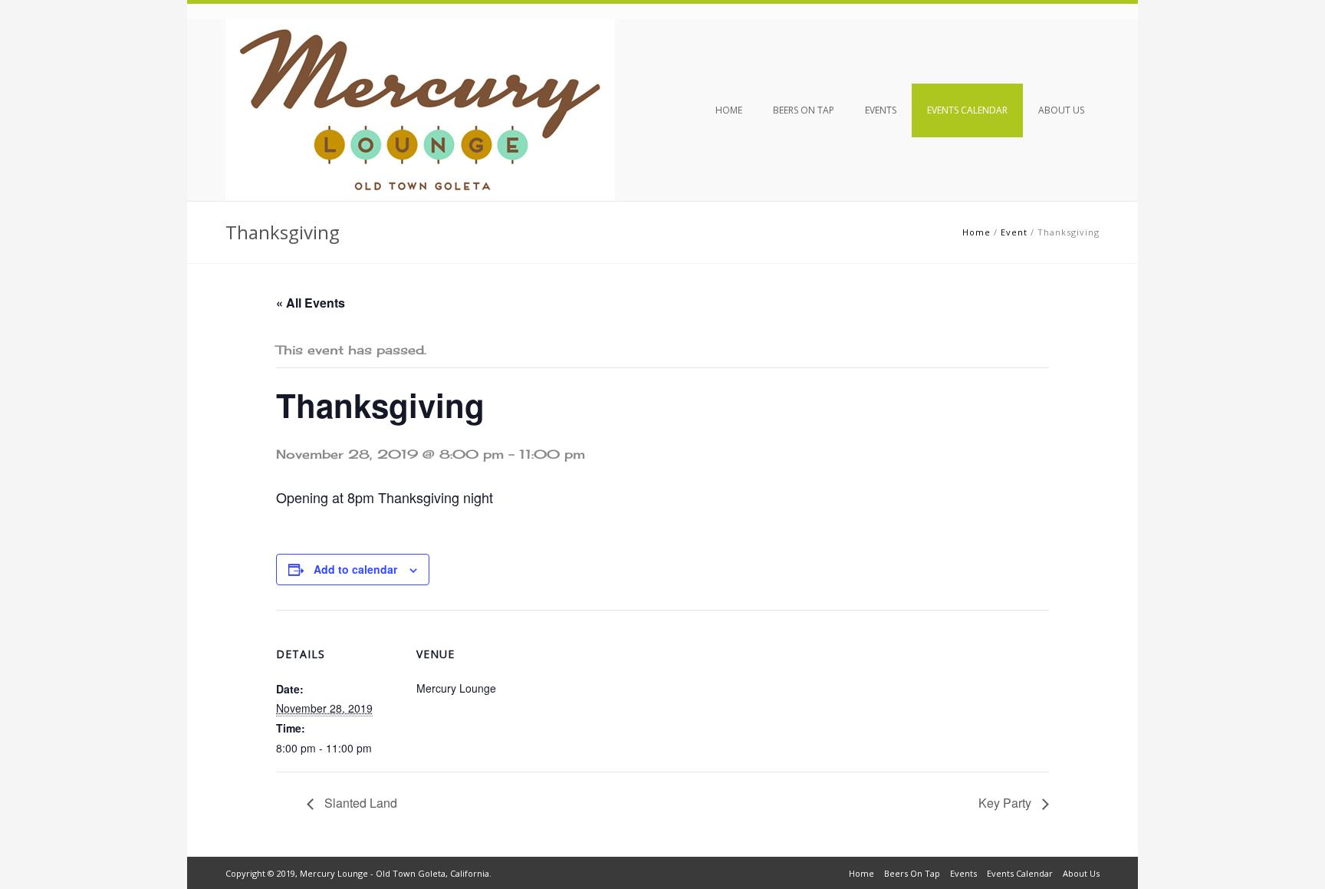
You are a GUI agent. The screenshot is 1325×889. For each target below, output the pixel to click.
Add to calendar (355, 569)
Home (728, 110)
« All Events (310, 302)
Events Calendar (967, 110)
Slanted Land (359, 803)
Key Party (1006, 803)
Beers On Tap (803, 110)
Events (880, 110)
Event (1014, 232)
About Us (1061, 110)
